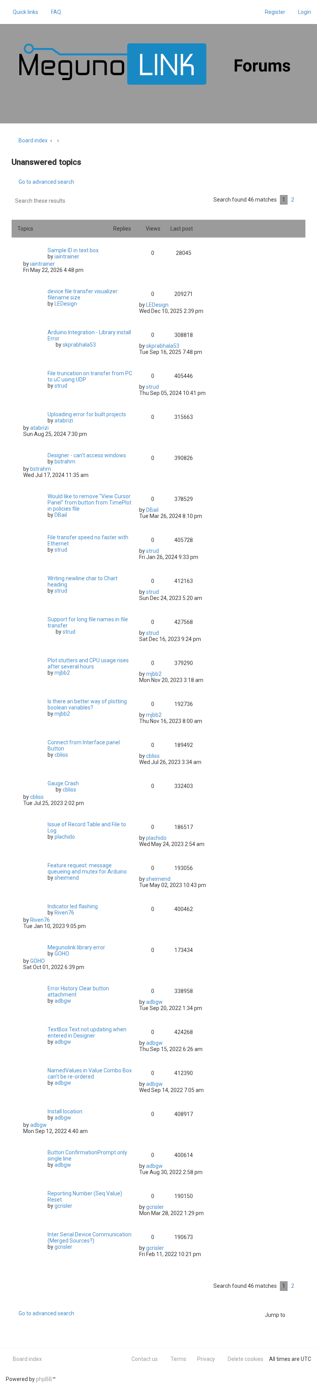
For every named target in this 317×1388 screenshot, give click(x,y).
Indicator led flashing (73, 906)
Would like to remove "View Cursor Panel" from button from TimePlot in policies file (89, 502)
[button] (301, 200)
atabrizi (64, 420)
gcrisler (63, 1206)
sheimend (67, 878)
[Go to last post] (58, 264)
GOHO (62, 953)
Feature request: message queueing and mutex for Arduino (87, 868)
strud (61, 386)
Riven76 (64, 912)
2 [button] (292, 200)
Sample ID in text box (73, 250)
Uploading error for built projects (87, 414)
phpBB (44, 1379)
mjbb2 (62, 673)
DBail (61, 515)
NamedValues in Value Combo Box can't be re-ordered (90, 1073)
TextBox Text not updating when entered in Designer (87, 1032)
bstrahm (65, 461)
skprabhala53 (79, 345)
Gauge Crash (63, 783)
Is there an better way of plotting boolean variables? (87, 704)
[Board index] (154, 64)
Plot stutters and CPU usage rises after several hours (88, 663)
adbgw (63, 1001)
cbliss (61, 755)
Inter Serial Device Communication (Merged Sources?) (89, 1237)
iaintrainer (67, 256)
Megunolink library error (76, 947)
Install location (65, 1111)
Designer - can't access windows (87, 455)
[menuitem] (52, 12)
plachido (65, 837)
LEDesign (66, 304)
